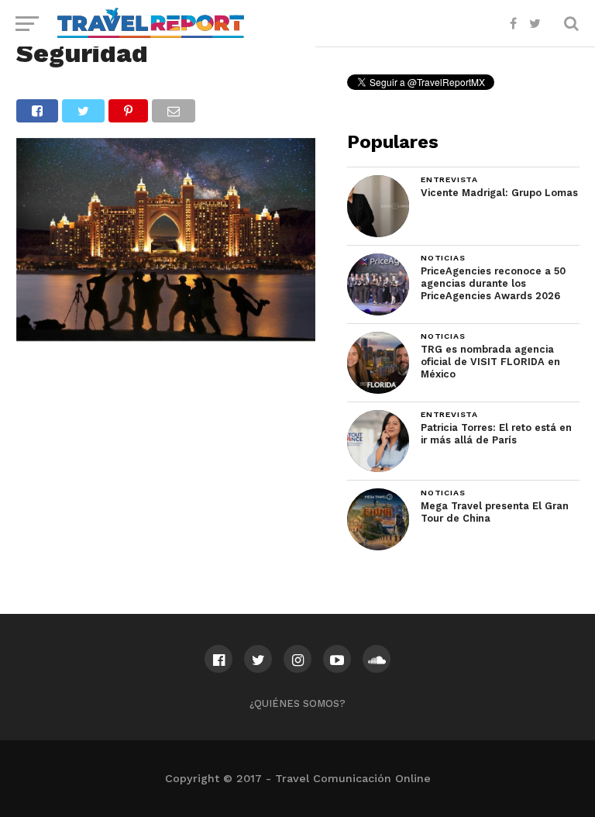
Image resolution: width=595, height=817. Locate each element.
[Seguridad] (165, 336)
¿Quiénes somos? (297, 703)
